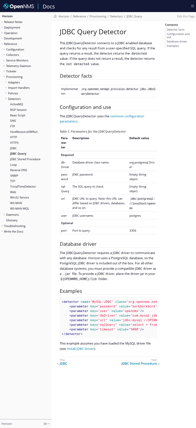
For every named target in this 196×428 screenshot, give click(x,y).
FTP (12, 126)
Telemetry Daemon (18, 66)
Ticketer (11, 71)
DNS (13, 120)
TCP (12, 181)
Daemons (12, 214)
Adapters (14, 82)
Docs (49, 6)
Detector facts (176, 29)
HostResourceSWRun (24, 132)
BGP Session (18, 110)
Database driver (177, 41)
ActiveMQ (16, 104)
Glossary (12, 220)
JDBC (13, 148)
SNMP (14, 175)
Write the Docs (13, 231)
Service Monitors (17, 60)
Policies (13, 93)
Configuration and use (178, 35)
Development (13, 38)
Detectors (14, 99)
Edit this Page (186, 16)
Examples (173, 46)
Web (13, 192)
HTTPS (14, 142)
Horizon (7, 16)
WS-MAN (16, 203)
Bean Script (17, 115)
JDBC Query (18, 153)
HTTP (13, 137)
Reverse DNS (18, 170)
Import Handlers (19, 88)
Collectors (12, 55)
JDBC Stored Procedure (25, 159)
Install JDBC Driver (80, 348)
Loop (13, 165)
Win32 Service (19, 197)
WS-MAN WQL (19, 208)
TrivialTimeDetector (23, 186)
